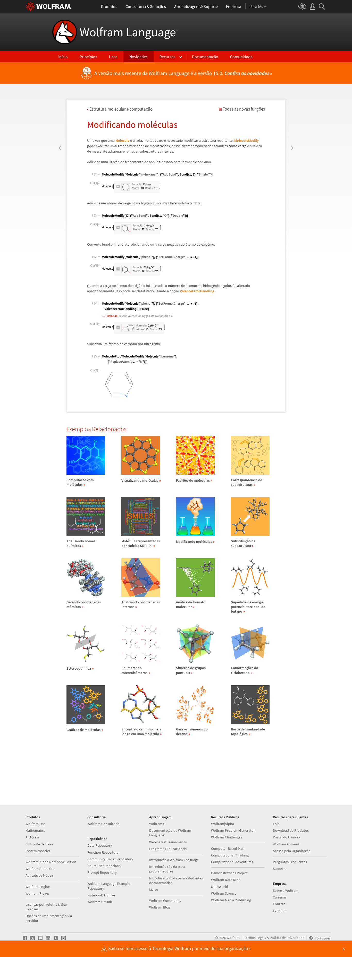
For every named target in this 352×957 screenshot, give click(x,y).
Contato (279, 904)
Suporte (279, 868)
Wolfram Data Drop (226, 879)
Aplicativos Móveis (40, 875)
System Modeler (38, 850)
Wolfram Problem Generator (233, 830)
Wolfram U (157, 823)
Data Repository (99, 845)
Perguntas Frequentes (290, 862)
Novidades (138, 56)
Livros (153, 889)
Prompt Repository (102, 872)
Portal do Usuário (286, 837)
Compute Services (39, 844)
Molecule (122, 140)
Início (63, 56)
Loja (276, 823)
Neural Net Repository (104, 865)
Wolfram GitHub (99, 902)
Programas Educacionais (168, 848)
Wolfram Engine (38, 886)
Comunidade (241, 56)
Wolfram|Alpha (222, 823)
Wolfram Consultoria (103, 823)
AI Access (32, 837)
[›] (292, 117)
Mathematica (35, 830)
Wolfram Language (129, 32)
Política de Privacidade (287, 937)
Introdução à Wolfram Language (174, 860)
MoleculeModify (246, 140)
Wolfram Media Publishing (231, 900)
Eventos (279, 910)
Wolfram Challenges (226, 837)
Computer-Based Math (228, 848)
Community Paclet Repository (110, 859)
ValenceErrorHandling (197, 291)
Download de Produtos (291, 830)
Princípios (88, 56)
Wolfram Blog (159, 907)
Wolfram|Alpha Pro (40, 868)
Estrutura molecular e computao (121, 109)
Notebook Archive (101, 895)
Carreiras (280, 897)
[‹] (60, 117)
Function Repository (103, 852)
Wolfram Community (165, 900)
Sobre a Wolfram (285, 890)
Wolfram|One (36, 823)
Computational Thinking (230, 855)
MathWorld (219, 886)
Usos (113, 56)
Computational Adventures (232, 862)
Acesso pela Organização (292, 850)
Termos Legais (255, 937)
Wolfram (233, 937)
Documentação (205, 56)
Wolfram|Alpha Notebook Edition (51, 862)
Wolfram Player (37, 893)
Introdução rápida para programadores (167, 868)
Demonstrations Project (229, 873)
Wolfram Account (286, 844)
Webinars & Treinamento (168, 842)
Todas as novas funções (244, 109)
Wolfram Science (223, 893)
